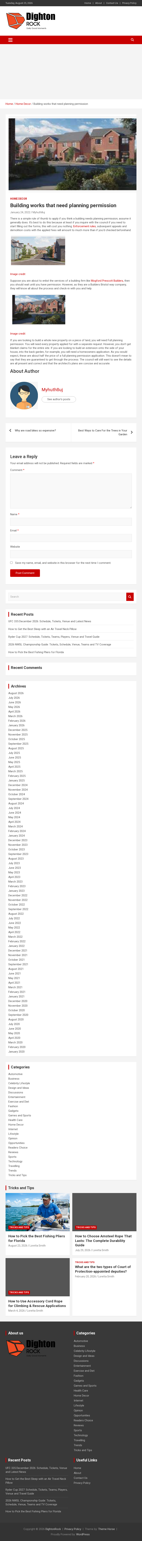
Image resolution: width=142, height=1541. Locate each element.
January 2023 (16, 890)
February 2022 (17, 941)
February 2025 (17, 776)
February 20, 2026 (85, 1276)
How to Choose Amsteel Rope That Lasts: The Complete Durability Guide (103, 1240)
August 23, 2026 (17, 1245)
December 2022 (17, 895)
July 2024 (14, 808)
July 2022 (14, 918)
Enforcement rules (84, 226)
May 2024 (14, 817)
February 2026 (17, 720)
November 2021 (18, 955)
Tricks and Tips (17, 1175)
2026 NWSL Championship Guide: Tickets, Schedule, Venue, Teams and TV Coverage (59, 644)
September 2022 (18, 909)
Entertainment (16, 1097)
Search (130, 597)
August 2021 (16, 969)
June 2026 (14, 702)
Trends (12, 1170)
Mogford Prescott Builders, (107, 280)
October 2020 (16, 1010)
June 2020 (14, 1028)
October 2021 (16, 959)
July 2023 (14, 863)
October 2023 (16, 849)
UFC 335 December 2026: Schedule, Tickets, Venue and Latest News (49, 621)
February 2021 (17, 992)
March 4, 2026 (16, 1310)
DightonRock (53, 1529)
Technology (15, 1161)
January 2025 (16, 780)
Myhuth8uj (39, 212)
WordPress (83, 1534)
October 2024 (16, 794)
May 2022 (14, 927)
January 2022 (16, 946)
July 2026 (14, 697)
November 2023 (18, 845)
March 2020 (15, 1042)
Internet (13, 1129)
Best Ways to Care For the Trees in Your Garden (102, 432)
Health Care (15, 1120)
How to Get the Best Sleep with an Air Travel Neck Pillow (42, 629)
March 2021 (15, 987)
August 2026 (16, 693)
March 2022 (15, 936)
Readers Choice (18, 1147)
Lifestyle (13, 1133)
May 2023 (14, 872)
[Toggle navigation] (10, 40)
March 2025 (15, 771)
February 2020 (17, 1047)
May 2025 (14, 762)
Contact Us (112, 3)
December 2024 (17, 785)
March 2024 (15, 826)
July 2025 (14, 753)
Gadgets (13, 1111)
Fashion (13, 1106)
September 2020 (18, 1015)
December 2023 (17, 840)
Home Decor (18, 198)
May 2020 (14, 1033)
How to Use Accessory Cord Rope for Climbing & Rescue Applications (37, 1303)
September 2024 (18, 799)
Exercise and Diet (18, 1101)
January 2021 (16, 996)
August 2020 (16, 1019)
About (98, 3)
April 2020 (14, 1038)
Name (14, 514)
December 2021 (17, 950)
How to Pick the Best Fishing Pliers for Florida (36, 652)
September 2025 (18, 743)
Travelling (14, 1166)
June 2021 (14, 973)
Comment (17, 470)
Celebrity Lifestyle (19, 1083)
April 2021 (14, 982)
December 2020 (17, 1001)
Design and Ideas (18, 1088)
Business (13, 1078)
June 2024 (14, 812)
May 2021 (14, 978)
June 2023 (14, 867)
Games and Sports (19, 1115)
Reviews (13, 1152)
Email (14, 530)
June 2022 (14, 923)
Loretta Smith (38, 1245)
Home (87, 3)
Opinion (12, 1138)
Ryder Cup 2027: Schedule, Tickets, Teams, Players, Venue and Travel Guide (53, 636)
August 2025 (16, 748)
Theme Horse (106, 1529)
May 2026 (14, 707)
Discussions (15, 1092)
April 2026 (14, 711)
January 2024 (16, 835)
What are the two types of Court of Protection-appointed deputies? (103, 1269)
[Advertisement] (71, 71)
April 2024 (14, 822)
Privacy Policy (129, 3)
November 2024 (18, 789)
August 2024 (16, 803)
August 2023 (16, 858)
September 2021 (18, 964)
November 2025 (18, 734)
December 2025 (17, 730)
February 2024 (17, 831)
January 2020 (16, 1051)
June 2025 (14, 757)
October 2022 (16, 904)
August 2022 (16, 913)
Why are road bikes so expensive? (35, 430)
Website (15, 546)
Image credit (17, 274)
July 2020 (14, 1024)
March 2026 (15, 716)
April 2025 (14, 766)
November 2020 (18, 1005)
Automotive (15, 1074)
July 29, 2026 (82, 1250)
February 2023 (17, 886)
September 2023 (18, 854)
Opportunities (16, 1143)
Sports (12, 1156)
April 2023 (14, 877)
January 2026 (16, 725)
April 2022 (14, 932)
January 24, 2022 (20, 212)
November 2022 (18, 900)
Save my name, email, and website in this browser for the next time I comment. (63, 563)
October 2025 (16, 739)
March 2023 (15, 881)
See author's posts (58, 399)
